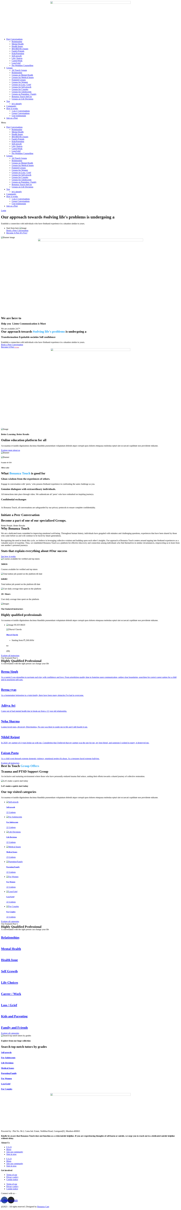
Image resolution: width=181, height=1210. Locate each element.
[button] (90, 122)
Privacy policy (12, 1177)
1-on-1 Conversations (21, 111)
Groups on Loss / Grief (21, 84)
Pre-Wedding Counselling (22, 65)
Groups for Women (20, 82)
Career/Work (17, 61)
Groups (9, 68)
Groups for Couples (20, 89)
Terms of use (11, 1175)
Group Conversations (21, 113)
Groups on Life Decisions (22, 99)
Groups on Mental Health (22, 75)
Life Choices (17, 58)
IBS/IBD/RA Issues (20, 49)
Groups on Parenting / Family (24, 94)
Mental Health (18, 44)
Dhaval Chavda (12, 635)
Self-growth (17, 56)
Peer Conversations (14, 39)
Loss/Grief (16, 63)
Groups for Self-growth (21, 87)
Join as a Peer (12, 118)
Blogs (8, 1149)
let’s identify (17, 104)
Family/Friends (18, 51)
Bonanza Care (43, 1206)
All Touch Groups (19, 70)
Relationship (17, 41)
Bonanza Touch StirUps (22, 96)
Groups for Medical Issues (23, 77)
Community (11, 106)
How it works (12, 108)
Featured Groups (19, 80)
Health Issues (17, 46)
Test (8, 101)
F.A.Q (9, 1147)
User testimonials (19, 116)
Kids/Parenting (18, 53)
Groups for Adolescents (21, 92)
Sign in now (11, 1154)
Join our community (14, 1152)
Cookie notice (12, 1179)
